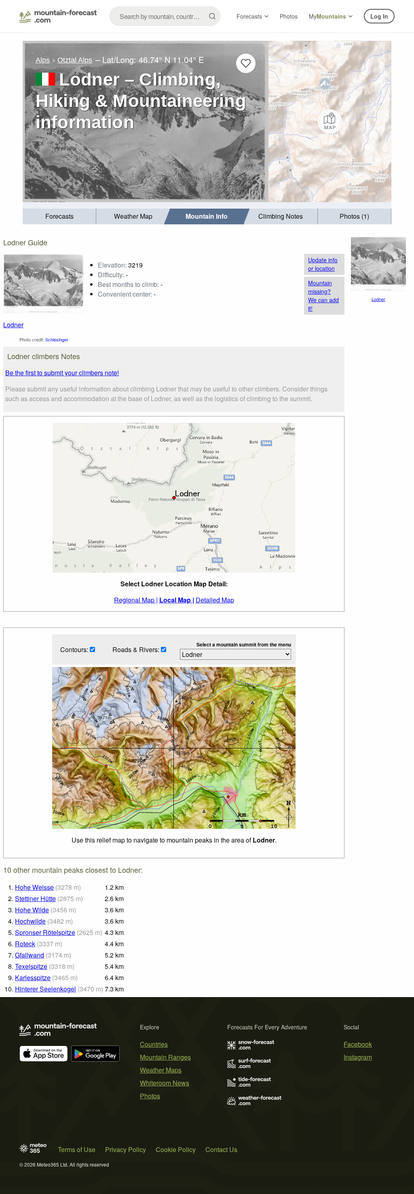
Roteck (25, 943)
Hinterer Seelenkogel (45, 988)
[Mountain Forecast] (58, 16)
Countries (154, 1044)
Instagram (358, 1057)
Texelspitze (31, 966)
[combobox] (165, 16)
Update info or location (323, 264)
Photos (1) (354, 216)
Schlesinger (56, 339)
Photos (289, 16)
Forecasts (249, 16)
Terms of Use (76, 1149)
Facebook (358, 1044)
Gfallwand (29, 955)
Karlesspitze (33, 977)
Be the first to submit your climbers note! (62, 372)
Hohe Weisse (34, 887)
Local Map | (176, 599)
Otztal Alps (74, 60)
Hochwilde (30, 921)
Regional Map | (136, 599)
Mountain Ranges (165, 1057)
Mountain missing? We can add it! (323, 295)
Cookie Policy (176, 1149)
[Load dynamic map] (329, 121)
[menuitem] (59, 216)
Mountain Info (207, 216)
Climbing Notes (280, 216)
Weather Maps (161, 1070)
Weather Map (133, 216)
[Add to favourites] (246, 63)
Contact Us (221, 1149)
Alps (43, 60)
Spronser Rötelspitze (45, 932)
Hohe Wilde (32, 909)
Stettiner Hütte (35, 898)
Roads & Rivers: (136, 649)
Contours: (75, 649)
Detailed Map (215, 599)
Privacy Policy (125, 1149)
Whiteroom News (164, 1082)
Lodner (13, 324)
